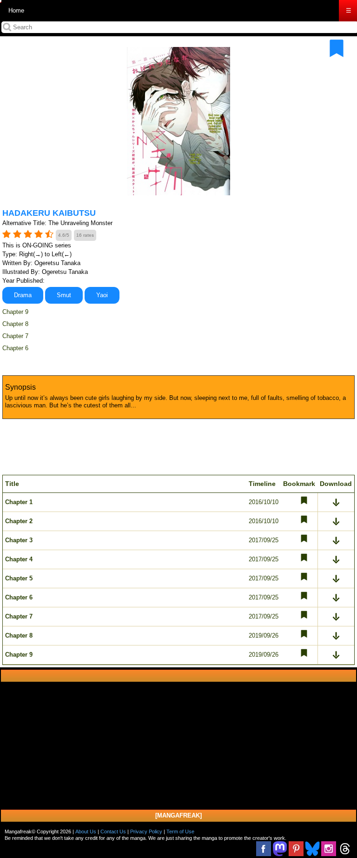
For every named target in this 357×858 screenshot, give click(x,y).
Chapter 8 (15, 323)
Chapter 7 (15, 336)
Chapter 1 (19, 502)
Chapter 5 (19, 578)
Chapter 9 (15, 311)
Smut (64, 295)
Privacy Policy (146, 831)
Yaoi (102, 295)
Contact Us (113, 831)
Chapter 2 (19, 521)
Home (16, 10)
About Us (85, 831)
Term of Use (180, 831)
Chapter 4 (19, 559)
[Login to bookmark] (336, 48)
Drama (23, 295)
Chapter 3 (19, 540)
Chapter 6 (15, 348)
